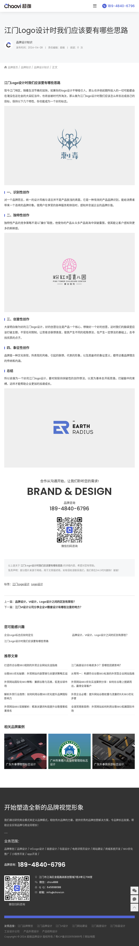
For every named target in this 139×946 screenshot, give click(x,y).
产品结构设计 (49, 931)
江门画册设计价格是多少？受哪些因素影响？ (96, 665)
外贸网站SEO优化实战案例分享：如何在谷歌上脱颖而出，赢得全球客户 (101, 684)
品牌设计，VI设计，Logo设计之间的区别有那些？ (45, 602)
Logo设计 (37, 584)
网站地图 (90, 936)
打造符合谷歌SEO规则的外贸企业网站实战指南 (30, 665)
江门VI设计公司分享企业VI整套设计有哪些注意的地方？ (49, 607)
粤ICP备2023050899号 (68, 936)
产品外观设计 (31, 931)
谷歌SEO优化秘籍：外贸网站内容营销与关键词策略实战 (35, 673)
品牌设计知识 (24, 42)
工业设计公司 (11, 931)
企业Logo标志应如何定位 (18, 635)
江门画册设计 (99, 926)
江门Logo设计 (20, 584)
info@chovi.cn (55, 892)
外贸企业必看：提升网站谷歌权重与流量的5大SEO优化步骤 (102, 696)
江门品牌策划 (25, 926)
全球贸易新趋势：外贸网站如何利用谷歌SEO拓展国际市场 (102, 708)
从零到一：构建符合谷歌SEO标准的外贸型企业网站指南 (102, 673)
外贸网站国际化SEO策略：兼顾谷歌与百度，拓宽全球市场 (35, 684)
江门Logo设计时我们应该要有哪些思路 (26, 641)
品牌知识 (26, 67)
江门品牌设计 (44, 926)
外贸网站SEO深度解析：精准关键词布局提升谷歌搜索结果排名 (35, 708)
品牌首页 (13, 67)
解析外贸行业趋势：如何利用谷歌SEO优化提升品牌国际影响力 (35, 696)
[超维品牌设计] (17, 6)
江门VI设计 (62, 926)
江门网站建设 (79, 926)
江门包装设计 (117, 926)
